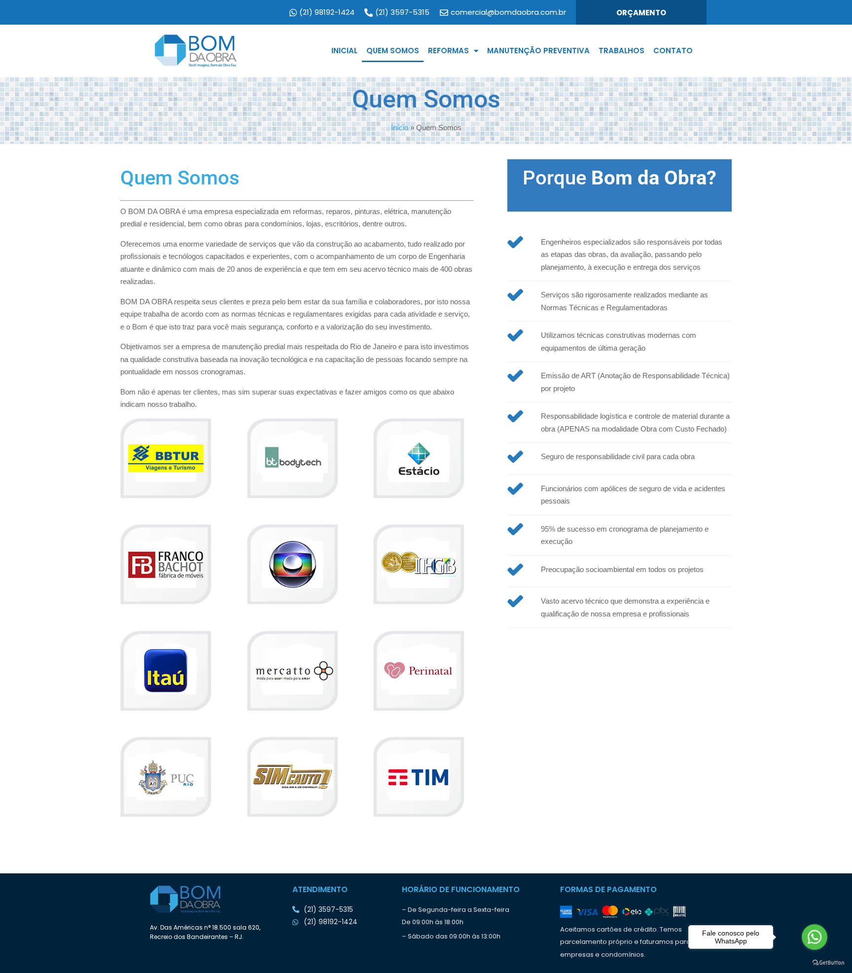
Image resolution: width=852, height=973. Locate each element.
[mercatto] (297, 671)
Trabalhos (621, 50)
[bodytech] (297, 458)
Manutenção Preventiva (538, 50)
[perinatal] (423, 671)
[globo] (297, 564)
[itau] (170, 671)
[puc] (170, 777)
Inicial (344, 50)
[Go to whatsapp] (814, 937)
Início (399, 127)
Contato (673, 50)
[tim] (423, 777)
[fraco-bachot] (170, 564)
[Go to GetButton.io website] (828, 963)
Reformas (448, 50)
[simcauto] (297, 777)
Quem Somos (392, 50)
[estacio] (423, 458)
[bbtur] (170, 458)
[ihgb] (423, 564)
